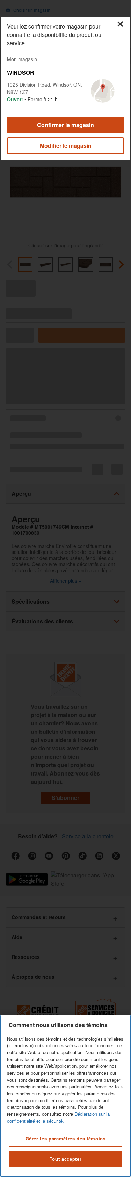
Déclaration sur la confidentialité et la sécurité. (58, 1117)
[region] (65, 1096)
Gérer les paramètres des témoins (66, 1138)
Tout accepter (66, 1158)
